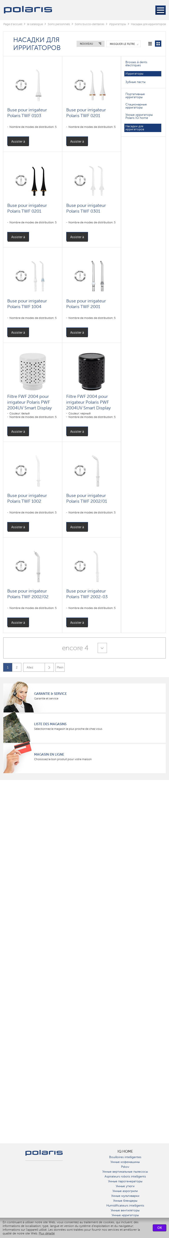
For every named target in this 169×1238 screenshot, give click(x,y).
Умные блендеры (125, 1201)
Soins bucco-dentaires (89, 24)
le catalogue (35, 24)
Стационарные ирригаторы (136, 106)
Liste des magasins (50, 724)
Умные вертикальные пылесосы (125, 1172)
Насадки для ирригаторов (134, 127)
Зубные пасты (135, 82)
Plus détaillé (47, 1233)
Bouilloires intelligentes (125, 1157)
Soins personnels (59, 24)
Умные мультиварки (125, 1196)
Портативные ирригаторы (135, 95)
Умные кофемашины (125, 1162)
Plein (60, 667)
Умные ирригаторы (125, 1215)
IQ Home (125, 1151)
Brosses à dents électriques (136, 63)
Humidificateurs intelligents (125, 1205)
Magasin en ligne (49, 754)
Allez (30, 667)
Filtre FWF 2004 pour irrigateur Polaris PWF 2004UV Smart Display (29, 402)
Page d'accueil (12, 24)
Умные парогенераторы (125, 1181)
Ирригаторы (117, 24)
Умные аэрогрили (125, 1191)
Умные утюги (125, 1186)
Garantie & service (50, 694)
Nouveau (86, 43)
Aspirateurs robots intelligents (125, 1176)
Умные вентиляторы (125, 1210)
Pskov (125, 1167)
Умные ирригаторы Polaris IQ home (139, 116)
